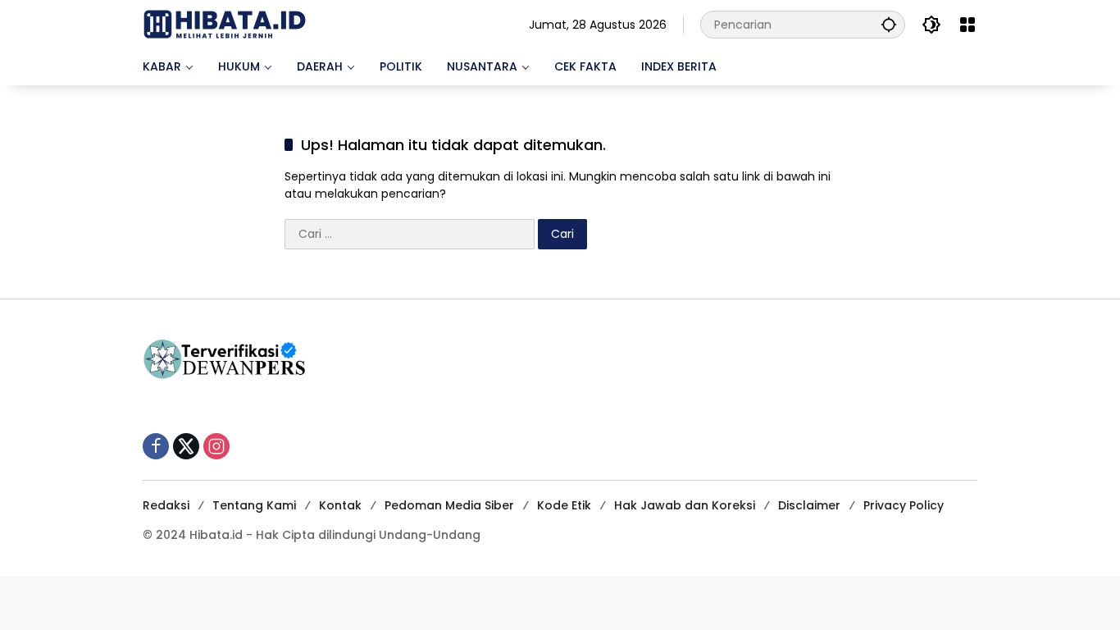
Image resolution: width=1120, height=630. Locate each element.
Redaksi (166, 505)
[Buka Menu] (967, 24)
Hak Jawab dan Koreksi (684, 505)
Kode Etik (564, 505)
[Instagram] (216, 446)
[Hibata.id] (225, 24)
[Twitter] (186, 446)
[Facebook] (156, 446)
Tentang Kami (254, 505)
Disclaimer (809, 505)
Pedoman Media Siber (449, 505)
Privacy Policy (903, 505)
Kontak (340, 505)
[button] (888, 24)
